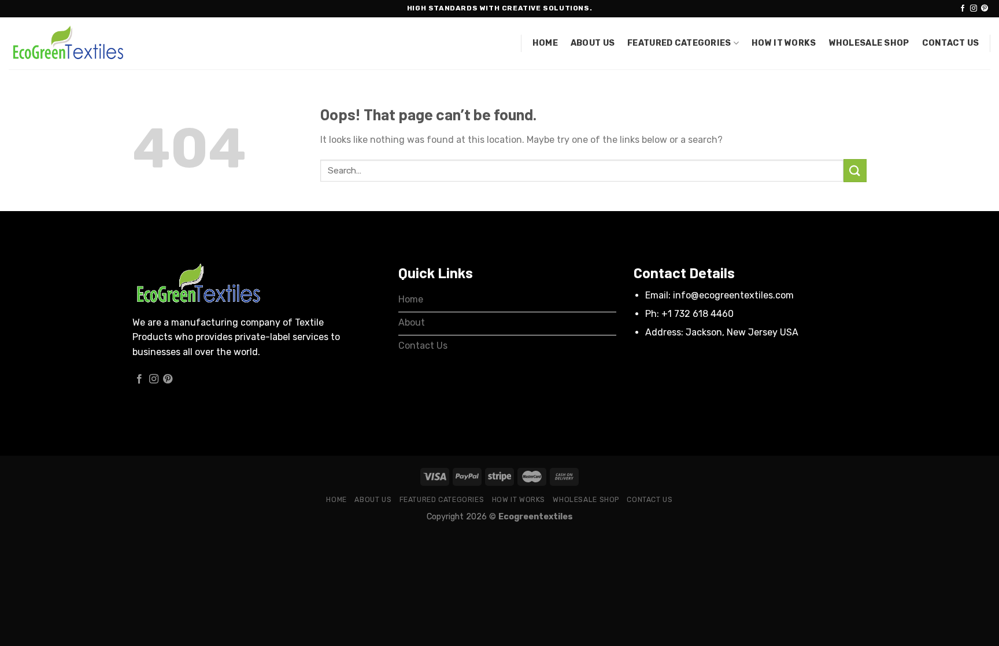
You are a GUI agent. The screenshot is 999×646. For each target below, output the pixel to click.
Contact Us (950, 43)
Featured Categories (679, 43)
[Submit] (855, 170)
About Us (593, 43)
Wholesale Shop (869, 43)
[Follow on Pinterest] (984, 9)
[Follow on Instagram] (973, 9)
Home (545, 43)
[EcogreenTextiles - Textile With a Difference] (66, 43)
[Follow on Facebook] (962, 9)
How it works (784, 43)
